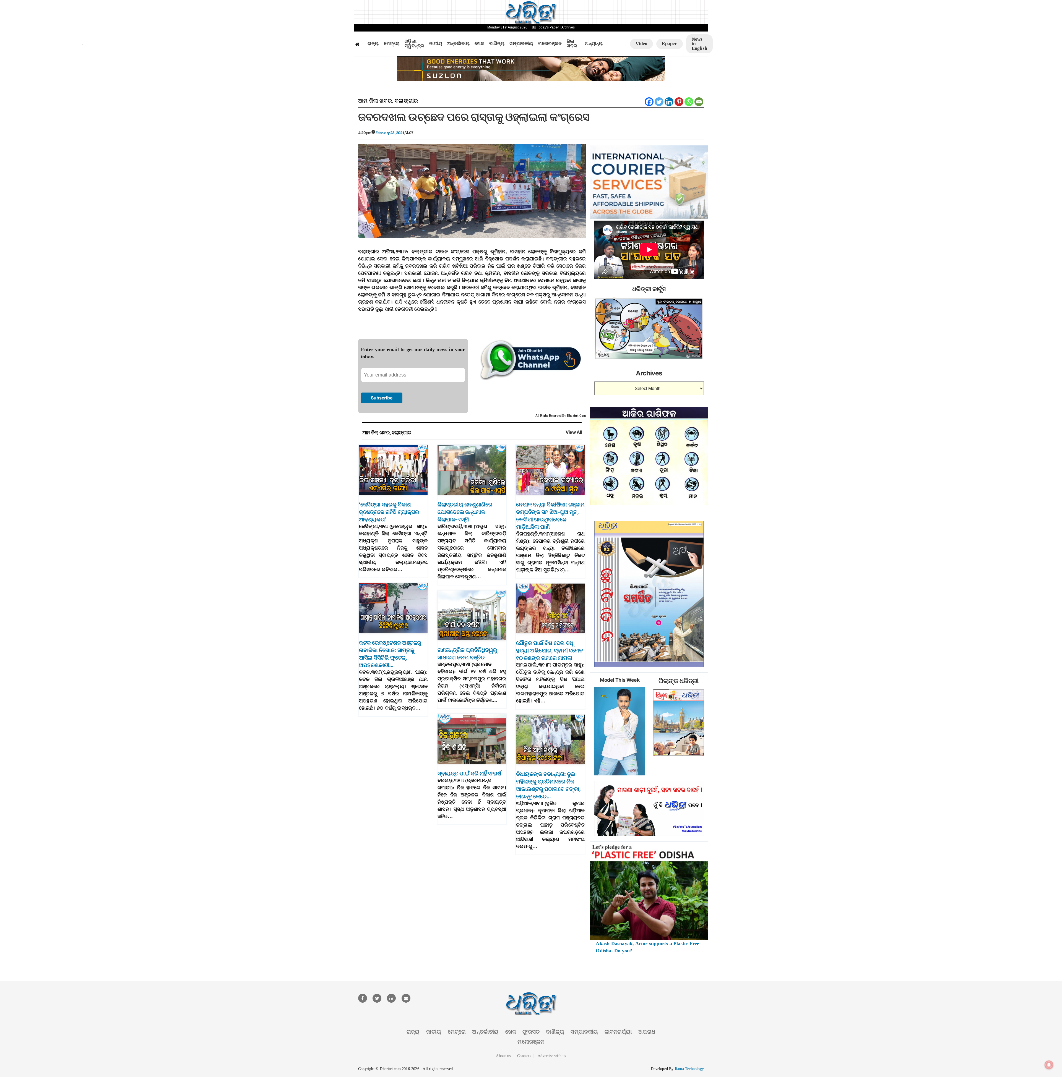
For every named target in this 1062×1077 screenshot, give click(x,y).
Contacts (524, 1056)
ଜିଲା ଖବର (572, 44)
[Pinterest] (679, 101)
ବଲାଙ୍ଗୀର (406, 101)
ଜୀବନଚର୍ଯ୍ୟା (618, 1032)
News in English (699, 43)
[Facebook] (649, 101)
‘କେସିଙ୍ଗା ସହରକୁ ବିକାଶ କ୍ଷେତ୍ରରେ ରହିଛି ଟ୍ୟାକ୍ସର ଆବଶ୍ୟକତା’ (389, 512)
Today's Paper (548, 27)
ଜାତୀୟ (435, 43)
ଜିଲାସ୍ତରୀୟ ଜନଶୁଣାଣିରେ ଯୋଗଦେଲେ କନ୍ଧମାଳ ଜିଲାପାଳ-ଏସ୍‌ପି (465, 512)
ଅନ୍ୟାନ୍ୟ (594, 43)
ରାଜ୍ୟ (373, 43)
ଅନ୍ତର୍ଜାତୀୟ (458, 43)
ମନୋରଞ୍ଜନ (550, 43)
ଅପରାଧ (646, 1032)
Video (641, 43)
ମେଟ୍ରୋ (392, 43)
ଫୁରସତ (531, 1032)
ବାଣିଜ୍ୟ (497, 43)
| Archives (567, 27)
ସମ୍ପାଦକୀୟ (521, 43)
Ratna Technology (689, 1069)
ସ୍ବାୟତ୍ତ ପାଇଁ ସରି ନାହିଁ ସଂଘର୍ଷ (469, 773)
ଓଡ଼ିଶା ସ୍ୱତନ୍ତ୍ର (414, 44)
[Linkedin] (669, 101)
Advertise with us (552, 1056)
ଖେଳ (479, 43)
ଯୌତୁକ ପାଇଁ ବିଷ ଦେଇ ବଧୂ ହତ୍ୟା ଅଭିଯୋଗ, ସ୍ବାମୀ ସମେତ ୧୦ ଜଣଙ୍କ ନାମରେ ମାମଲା (549, 650)
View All (574, 432)
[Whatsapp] (688, 101)
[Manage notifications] (1049, 1064)
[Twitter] (659, 101)
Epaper (669, 43)
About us (503, 1056)
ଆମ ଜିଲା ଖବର (375, 101)
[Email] (698, 101)
